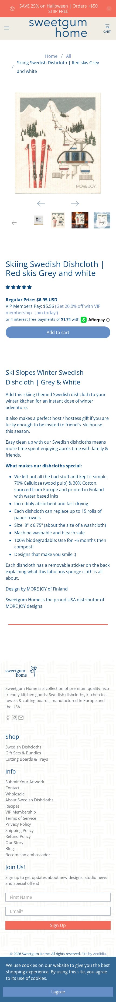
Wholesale (15, 794)
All (68, 56)
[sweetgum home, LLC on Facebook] (8, 718)
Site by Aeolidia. (94, 953)
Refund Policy (18, 836)
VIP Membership (20, 812)
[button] (19, 287)
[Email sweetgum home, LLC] (20, 718)
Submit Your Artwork (24, 781)
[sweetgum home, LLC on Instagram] (14, 718)
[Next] (75, 204)
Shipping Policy (19, 830)
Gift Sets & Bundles (23, 752)
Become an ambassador (27, 854)
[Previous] (41, 204)
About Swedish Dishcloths (29, 799)
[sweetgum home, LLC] (58, 29)
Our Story (14, 842)
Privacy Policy (18, 824)
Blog (9, 848)
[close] (109, 8)
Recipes (12, 806)
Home (51, 56)
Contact (12, 787)
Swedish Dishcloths (23, 747)
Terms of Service (20, 818)
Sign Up (58, 925)
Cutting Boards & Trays (26, 759)
